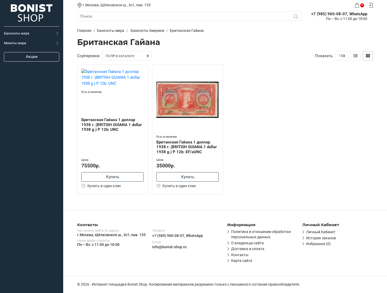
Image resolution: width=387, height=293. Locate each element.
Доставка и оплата (247, 249)
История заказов (321, 238)
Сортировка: (88, 55)
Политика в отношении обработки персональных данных (261, 234)
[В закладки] (144, 70)
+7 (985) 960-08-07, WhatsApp (177, 236)
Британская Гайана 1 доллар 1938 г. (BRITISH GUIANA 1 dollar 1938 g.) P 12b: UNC (111, 124)
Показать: (324, 55)
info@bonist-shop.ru (169, 247)
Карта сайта (241, 261)
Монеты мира (15, 43)
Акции (32, 56)
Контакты (240, 255)
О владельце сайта (247, 243)
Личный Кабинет (320, 232)
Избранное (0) (318, 244)
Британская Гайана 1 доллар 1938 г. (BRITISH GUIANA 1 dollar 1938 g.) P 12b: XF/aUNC (186, 147)
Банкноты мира (16, 33)
